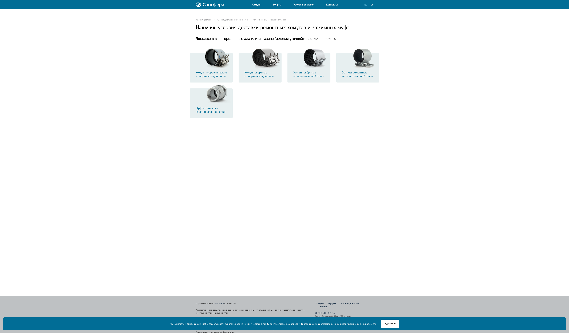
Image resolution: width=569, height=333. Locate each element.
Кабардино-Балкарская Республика (269, 19)
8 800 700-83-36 (325, 313)
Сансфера (219, 303)
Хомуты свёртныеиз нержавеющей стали (259, 74)
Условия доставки (204, 19)
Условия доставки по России (229, 19)
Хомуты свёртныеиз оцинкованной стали (308, 74)
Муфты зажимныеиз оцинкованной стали (211, 110)
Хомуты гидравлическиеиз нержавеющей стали (211, 74)
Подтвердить (390, 324)
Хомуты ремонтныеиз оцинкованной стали (357, 74)
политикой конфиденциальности (358, 323)
